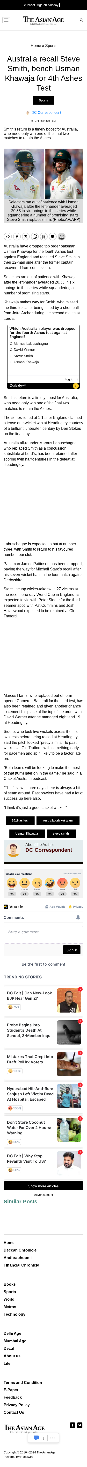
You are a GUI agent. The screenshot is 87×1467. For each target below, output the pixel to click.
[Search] (81, 20)
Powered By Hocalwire (19, 1457)
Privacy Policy (17, 1405)
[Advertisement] (43, 504)
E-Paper (11, 1390)
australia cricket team (58, 820)
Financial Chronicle (21, 1265)
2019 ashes (20, 820)
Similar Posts (20, 1201)
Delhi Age (12, 1333)
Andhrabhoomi (17, 1258)
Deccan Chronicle (20, 1250)
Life (7, 1363)
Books (10, 1284)
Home (9, 1243)
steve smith (61, 833)
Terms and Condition (23, 1383)
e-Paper (29, 5)
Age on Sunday (47, 5)
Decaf (9, 1348)
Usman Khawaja (27, 833)
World (9, 1299)
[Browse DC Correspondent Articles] (13, 850)
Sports (43, 100)
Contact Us (14, 1412)
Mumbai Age (15, 1341)
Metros (10, 1307)
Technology (14, 1314)
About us (12, 1356)
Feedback (13, 1397)
